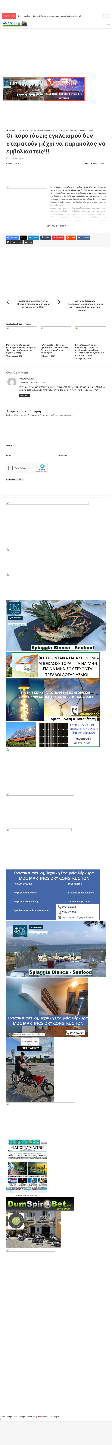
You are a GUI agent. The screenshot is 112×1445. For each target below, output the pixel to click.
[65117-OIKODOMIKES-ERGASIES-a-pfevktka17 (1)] (47, 1036)
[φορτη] (27, 575)
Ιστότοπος (62, 455)
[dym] (40, 1210)
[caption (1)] (56, 976)
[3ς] (40, 1104)
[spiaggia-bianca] (23, 89)
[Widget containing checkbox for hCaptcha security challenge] (27, 468)
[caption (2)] (56, 650)
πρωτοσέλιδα (22, 1195)
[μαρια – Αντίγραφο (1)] (56, 750)
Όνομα (10, 446)
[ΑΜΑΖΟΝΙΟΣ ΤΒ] (47, 504)
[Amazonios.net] (15, 23)
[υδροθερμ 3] (39, 830)
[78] (53, 747)
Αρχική (11, 130)
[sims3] (33, 1247)
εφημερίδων (34, 1195)
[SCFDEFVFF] (53, 919)
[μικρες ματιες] (30, 1251)
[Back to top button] (0, 1419)
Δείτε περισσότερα (55, 226)
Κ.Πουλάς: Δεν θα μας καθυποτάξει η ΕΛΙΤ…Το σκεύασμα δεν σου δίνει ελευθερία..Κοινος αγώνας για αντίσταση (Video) (89, 350)
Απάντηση (24, 395)
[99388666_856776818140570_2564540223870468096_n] (30, 1101)
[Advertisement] (56, 6)
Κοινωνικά (19, 130)
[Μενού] (108, 25)
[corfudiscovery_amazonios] (64, 89)
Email (9, 455)
